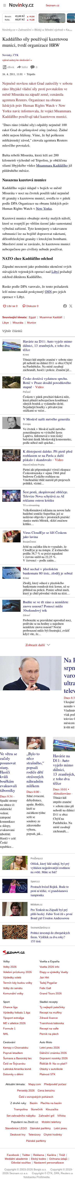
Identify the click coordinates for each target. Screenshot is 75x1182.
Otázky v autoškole (51, 1068)
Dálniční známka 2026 (53, 1052)
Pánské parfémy (36, 1140)
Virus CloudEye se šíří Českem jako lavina (45, 534)
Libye (5, 322)
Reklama (38, 1154)
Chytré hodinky (53, 1134)
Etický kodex (38, 1158)
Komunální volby (13, 993)
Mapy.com (34, 1084)
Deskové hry (17, 1134)
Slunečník (37, 1109)
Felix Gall (45, 988)
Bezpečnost (29, 541)
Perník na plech (49, 1033)
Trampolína (21, 1109)
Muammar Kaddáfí (51, 317)
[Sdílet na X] (71, 306)
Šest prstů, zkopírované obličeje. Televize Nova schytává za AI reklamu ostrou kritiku (45, 496)
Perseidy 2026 (26, 1090)
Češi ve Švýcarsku (14, 1063)
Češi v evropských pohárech (36, 1096)
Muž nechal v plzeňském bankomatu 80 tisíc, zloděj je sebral (47, 571)
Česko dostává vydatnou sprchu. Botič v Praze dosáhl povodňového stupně (47, 382)
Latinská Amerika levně (17, 1068)
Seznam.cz (52, 5)
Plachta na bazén (51, 1103)
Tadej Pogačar (48, 982)
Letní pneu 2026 (50, 1047)
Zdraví (26, 615)
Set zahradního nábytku (21, 1115)
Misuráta (18, 322)
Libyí (55, 271)
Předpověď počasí (55, 1084)
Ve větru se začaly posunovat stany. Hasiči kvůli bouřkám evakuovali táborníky (8, 772)
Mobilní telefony (51, 1121)
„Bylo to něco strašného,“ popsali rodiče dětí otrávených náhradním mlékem (35, 769)
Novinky (7, 55)
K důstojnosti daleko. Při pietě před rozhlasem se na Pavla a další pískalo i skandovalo (47, 455)
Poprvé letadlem (13, 1052)
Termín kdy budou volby (17, 982)
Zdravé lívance (49, 1017)
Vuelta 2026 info (49, 966)
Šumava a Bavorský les (17, 1058)
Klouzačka (52, 1109)
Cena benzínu (46, 1090)
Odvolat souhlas (21, 1162)
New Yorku (44, 208)
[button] (11, 345)
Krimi (26, 354)
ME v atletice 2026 (14, 1023)
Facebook (13, 1154)
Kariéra (51, 1154)
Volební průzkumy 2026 (17, 972)
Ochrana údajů (58, 1158)
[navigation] (5, 5)
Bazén (34, 1103)
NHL (5, 1033)
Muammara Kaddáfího (52, 165)
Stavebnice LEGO (16, 1128)
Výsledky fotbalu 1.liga (16, 1012)
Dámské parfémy (40, 1128)
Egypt (32, 317)
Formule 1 (9, 1028)
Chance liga (10, 1007)
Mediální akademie (16, 1158)
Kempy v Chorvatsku (15, 1047)
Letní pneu (60, 1128)
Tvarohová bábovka (52, 1023)
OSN (48, 291)
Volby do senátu (12, 988)
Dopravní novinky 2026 (54, 1058)
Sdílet (25, 67)
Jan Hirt (44, 977)
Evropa (27, 424)
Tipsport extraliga (13, 1017)
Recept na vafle (49, 1028)
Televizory (34, 1134)
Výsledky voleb (12, 977)
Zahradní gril (46, 1115)
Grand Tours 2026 (51, 993)
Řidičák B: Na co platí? (53, 1063)
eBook (10, 67)
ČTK (15, 55)
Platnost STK (47, 1074)
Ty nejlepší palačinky (52, 1007)
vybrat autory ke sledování (16, 60)
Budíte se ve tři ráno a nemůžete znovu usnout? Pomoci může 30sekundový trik (45, 606)
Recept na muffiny (51, 1012)
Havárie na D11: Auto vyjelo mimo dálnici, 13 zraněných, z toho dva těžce (47, 345)
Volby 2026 (10, 966)
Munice (31, 322)
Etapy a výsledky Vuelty (54, 972)
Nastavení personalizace (49, 1162)
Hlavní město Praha (33, 464)
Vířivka (61, 1115)
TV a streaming (31, 505)
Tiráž (62, 1154)
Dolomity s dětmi (13, 1074)
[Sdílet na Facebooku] (65, 306)
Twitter (26, 1154)
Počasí (26, 392)
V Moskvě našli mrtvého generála (46, 419)
